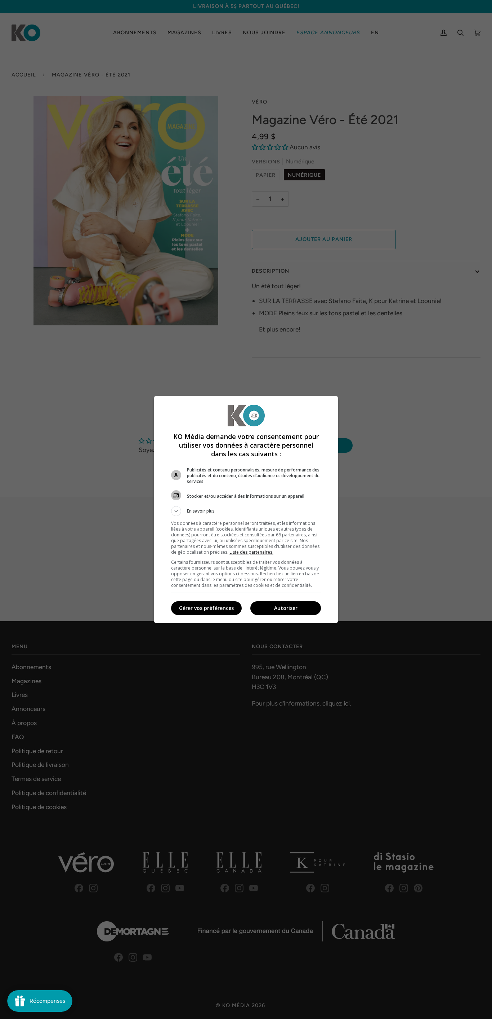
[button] (246, 511)
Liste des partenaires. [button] (251, 552)
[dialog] (246, 509)
